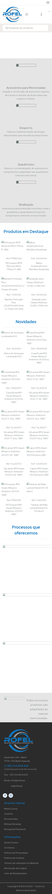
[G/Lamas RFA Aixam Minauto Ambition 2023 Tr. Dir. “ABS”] (39, 378)
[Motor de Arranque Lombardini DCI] (13, 339)
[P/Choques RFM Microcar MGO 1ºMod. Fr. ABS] (13, 249)
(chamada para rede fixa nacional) (20, 769)
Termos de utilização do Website (21, 863)
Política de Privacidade (16, 852)
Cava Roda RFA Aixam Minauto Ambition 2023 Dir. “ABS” (13, 397)
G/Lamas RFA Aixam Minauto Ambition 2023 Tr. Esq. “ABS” (14, 435)
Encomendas (11, 818)
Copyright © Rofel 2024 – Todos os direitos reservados (26, 888)
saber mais (20, 555)
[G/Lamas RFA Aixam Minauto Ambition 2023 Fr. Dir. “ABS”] (13, 454)
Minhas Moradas (12, 824)
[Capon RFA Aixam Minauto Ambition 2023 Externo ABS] (39, 454)
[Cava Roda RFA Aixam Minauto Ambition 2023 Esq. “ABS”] (39, 339)
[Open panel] (26, 14)
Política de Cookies (14, 857)
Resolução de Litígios (15, 868)
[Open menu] (41, 14)
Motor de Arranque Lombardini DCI (14, 355)
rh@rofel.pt (17, 786)
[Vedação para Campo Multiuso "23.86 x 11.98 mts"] (39, 285)
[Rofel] (12, 14)
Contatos (9, 847)
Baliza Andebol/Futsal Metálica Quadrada (39, 266)
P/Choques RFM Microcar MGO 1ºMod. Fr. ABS (14, 266)
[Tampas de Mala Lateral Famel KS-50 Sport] (39, 490)
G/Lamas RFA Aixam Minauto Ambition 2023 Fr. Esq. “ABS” (39, 435)
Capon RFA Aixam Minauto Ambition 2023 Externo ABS (39, 471)
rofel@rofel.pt (17, 780)
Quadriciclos (26, 164)
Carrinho (8, 813)
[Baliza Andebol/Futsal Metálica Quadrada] (39, 249)
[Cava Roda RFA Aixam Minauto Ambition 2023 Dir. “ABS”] (13, 378)
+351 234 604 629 (18, 774)
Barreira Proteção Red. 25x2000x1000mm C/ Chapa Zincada (14, 304)
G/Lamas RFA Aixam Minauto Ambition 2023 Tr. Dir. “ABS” (39, 395)
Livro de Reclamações (15, 873)
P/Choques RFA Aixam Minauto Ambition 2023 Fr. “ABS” (14, 509)
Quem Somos (11, 842)
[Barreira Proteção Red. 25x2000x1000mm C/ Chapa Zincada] (13, 285)
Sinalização (26, 204)
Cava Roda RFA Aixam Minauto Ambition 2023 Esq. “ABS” (39, 358)
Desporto (25, 128)
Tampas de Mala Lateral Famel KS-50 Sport (39, 508)
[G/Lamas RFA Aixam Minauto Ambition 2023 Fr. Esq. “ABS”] (39, 418)
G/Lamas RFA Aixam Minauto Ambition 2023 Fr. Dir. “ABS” (14, 471)
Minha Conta (10, 808)
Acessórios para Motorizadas (26, 88)
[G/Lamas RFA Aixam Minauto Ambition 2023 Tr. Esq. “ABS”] (13, 418)
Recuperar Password (15, 829)
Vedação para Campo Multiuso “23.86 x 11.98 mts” (39, 302)
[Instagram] (11, 795)
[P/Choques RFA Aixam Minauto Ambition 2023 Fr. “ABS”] (13, 490)
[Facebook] (5, 795)
